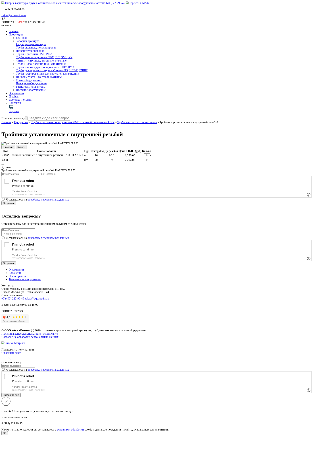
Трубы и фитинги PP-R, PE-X (34, 54)
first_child (21, 37)
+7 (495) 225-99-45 (12, 298)
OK (4, 433)
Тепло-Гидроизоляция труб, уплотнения (41, 63)
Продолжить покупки (14, 349)
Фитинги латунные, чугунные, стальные (41, 60)
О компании (16, 93)
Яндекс (19, 21)
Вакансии (15, 272)
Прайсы (13, 96)
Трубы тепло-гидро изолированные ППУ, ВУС (45, 67)
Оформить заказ (11, 352)
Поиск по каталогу (13, 118)
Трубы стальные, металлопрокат (36, 47)
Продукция (16, 34)
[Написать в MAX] (137, 3)
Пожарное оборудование (31, 83)
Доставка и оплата (20, 99)
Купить (21, 147)
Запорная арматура (27, 41)
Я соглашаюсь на (37, 237)
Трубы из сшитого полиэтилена (137, 122)
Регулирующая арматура (31, 44)
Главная (13, 31)
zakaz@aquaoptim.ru (13, 15)
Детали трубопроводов (30, 50)
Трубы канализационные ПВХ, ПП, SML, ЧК (44, 57)
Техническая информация (25, 279)
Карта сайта (50, 333)
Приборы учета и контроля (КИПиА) (39, 76)
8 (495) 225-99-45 (114, 3)
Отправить (8, 203)
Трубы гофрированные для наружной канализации (47, 73)
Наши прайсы (17, 276)
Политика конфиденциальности (21, 333)
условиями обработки (70, 429)
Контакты (15, 102)
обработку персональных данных (48, 199)
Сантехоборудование (29, 80)
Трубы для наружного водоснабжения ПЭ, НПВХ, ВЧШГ (51, 70)
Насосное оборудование (31, 89)
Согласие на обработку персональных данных (30, 336)
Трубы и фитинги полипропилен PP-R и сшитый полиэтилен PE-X (72, 122)
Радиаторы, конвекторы (30, 86)
